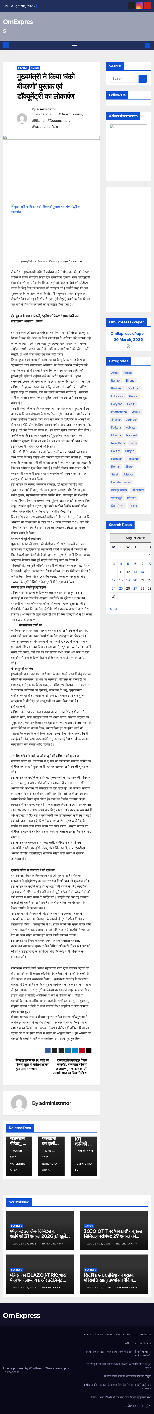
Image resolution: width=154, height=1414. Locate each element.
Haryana (116, 404)
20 (135, 580)
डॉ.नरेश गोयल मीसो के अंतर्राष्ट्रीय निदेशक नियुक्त (127, 1376)
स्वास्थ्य (133, 505)
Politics (116, 451)
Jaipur (136, 411)
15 (149, 572)
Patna (133, 443)
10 (114, 572)
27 (135, 588)
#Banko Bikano (70, 114)
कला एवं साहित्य (119, 490)
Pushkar (116, 458)
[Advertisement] (128, 249)
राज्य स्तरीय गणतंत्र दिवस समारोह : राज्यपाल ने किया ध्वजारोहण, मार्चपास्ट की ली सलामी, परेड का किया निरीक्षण (70, 1066)
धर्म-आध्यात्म (138, 490)
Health (131, 404)
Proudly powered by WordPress (23, 1368)
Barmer (116, 380)
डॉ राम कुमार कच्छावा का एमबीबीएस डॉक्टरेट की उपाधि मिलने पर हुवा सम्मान (118, 1365)
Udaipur (128, 474)
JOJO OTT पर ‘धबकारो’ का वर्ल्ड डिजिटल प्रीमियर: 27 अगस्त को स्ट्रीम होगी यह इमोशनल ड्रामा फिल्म (113, 1236)
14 (142, 572)
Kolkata (130, 427)
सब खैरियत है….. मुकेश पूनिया (137, 1405)
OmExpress (21, 1315)
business (117, 388)
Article (128, 372)
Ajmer (115, 372)
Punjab (129, 451)
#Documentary (59, 121)
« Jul (114, 609)
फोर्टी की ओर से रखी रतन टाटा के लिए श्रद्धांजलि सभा (125, 1397)
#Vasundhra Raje (45, 127)
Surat (114, 474)
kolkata (116, 427)
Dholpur (133, 388)
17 (114, 580)
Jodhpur (131, 419)
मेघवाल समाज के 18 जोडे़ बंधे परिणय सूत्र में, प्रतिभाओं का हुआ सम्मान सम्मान (32, 1064)
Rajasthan (133, 458)
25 (121, 588)
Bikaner (22, 68)
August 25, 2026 (99, 1243)
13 (135, 572)
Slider (35, 68)
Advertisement (104, 1334)
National (131, 435)
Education (117, 396)
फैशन (93, 1397)
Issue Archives (142, 1343)
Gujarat (133, 396)
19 (128, 580)
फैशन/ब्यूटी (116, 498)
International (119, 411)
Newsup (61, 1368)
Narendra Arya (17, 1166)
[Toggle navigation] (74, 45)
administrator (46, 109)
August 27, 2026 (25, 1243)
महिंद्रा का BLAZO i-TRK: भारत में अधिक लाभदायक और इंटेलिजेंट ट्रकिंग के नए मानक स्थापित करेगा (38, 1280)
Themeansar (11, 1371)
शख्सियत (131, 498)
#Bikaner (39, 121)
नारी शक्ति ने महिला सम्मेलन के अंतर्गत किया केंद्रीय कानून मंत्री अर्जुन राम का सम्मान (116, 1386)
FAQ (126, 1343)
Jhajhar (116, 419)
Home (87, 1334)
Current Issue (142, 1334)
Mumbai (116, 435)
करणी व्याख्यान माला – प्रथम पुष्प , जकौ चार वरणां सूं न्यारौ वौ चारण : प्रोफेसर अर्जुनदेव (118, 1353)
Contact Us (123, 1334)
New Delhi (118, 443)
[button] (141, 45)
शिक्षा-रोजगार (117, 505)
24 (114, 588)
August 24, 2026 (99, 1287)
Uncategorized (121, 482)
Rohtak (116, 466)
